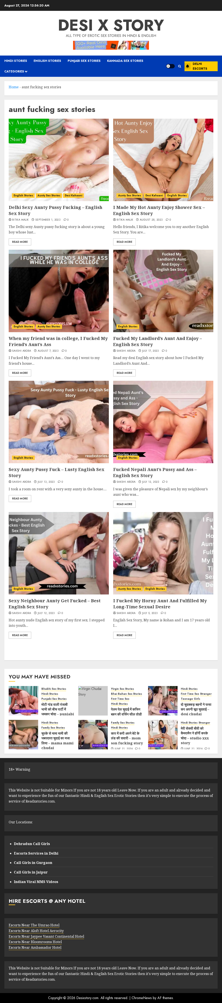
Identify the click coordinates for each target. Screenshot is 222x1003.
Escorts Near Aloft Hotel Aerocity (36, 930)
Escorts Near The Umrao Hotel (34, 925)
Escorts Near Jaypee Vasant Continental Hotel (46, 936)
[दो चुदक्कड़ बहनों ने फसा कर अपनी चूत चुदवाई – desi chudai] (163, 701)
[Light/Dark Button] (170, 66)
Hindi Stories (15, 61)
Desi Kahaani (73, 195)
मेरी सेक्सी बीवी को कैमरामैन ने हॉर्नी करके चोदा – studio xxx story (195, 735)
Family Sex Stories (53, 728)
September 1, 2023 (47, 220)
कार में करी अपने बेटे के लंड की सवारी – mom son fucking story (127, 738)
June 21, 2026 (124, 749)
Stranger (206, 694)
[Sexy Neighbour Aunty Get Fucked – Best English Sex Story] (59, 553)
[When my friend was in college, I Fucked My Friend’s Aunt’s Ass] (59, 291)
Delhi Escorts (200, 66)
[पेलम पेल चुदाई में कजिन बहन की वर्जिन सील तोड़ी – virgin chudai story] (93, 701)
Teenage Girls (190, 699)
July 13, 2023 (46, 482)
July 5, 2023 (150, 613)
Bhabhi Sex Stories (53, 689)
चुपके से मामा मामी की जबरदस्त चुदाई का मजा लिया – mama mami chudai (57, 740)
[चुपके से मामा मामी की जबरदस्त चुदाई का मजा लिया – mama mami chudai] (23, 734)
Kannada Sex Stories (125, 61)
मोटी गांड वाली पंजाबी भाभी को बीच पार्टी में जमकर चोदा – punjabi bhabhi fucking (57, 711)
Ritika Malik (20, 220)
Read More (20, 242)
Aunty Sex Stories (49, 195)
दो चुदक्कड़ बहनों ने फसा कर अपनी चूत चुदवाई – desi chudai (196, 709)
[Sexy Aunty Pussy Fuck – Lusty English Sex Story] (59, 422)
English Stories (47, 61)
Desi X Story (111, 25)
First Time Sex (120, 699)
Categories (14, 71)
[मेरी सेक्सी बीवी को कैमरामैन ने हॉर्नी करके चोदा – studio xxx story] (163, 734)
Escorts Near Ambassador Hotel (35, 947)
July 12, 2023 (150, 482)
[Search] (179, 66)
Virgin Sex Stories (122, 689)
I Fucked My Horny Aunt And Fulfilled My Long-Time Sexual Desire (160, 604)
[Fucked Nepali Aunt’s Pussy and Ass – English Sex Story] (163, 422)
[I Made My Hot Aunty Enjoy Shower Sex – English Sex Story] (163, 160)
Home (14, 87)
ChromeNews (142, 997)
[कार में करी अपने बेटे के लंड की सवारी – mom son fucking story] (93, 734)
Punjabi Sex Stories (84, 61)
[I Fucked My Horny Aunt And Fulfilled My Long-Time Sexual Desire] (163, 553)
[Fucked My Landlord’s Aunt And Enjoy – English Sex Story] (163, 291)
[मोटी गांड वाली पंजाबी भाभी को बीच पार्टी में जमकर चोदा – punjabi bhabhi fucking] (23, 701)
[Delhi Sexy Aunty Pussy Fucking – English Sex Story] (59, 160)
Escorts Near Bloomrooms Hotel (35, 941)
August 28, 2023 (151, 220)
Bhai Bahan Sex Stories (126, 694)
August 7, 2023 (48, 351)
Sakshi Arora (21, 351)
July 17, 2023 (150, 351)
